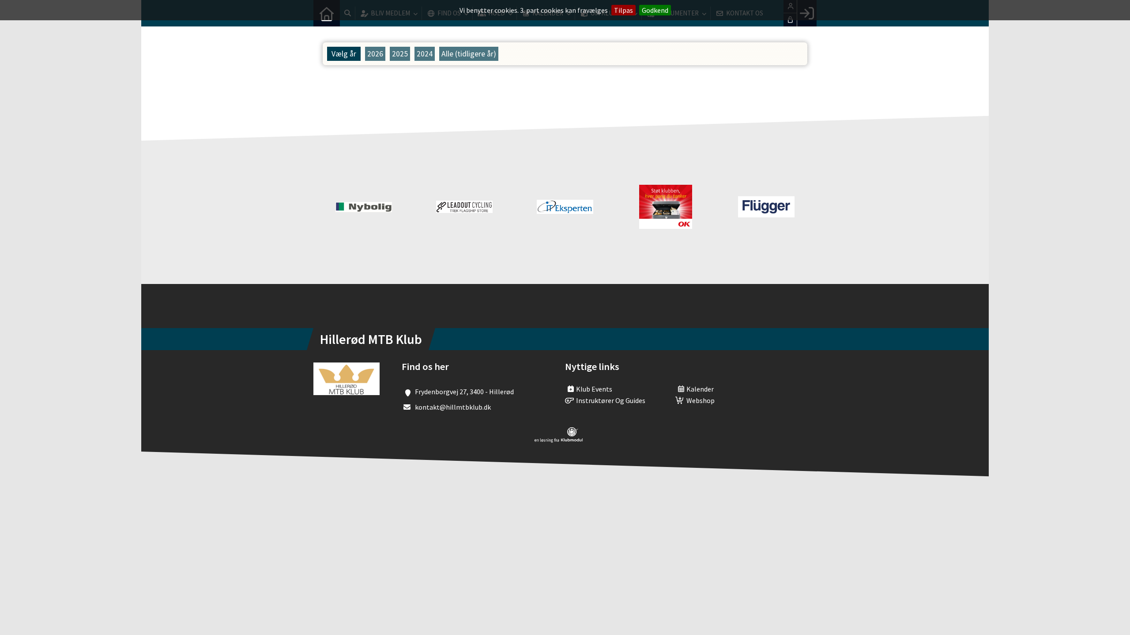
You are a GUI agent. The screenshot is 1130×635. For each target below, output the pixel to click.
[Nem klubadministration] (559, 440)
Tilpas (623, 10)
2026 (375, 54)
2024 (425, 54)
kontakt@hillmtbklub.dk (453, 407)
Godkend (655, 10)
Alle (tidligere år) (468, 54)
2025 (400, 54)
